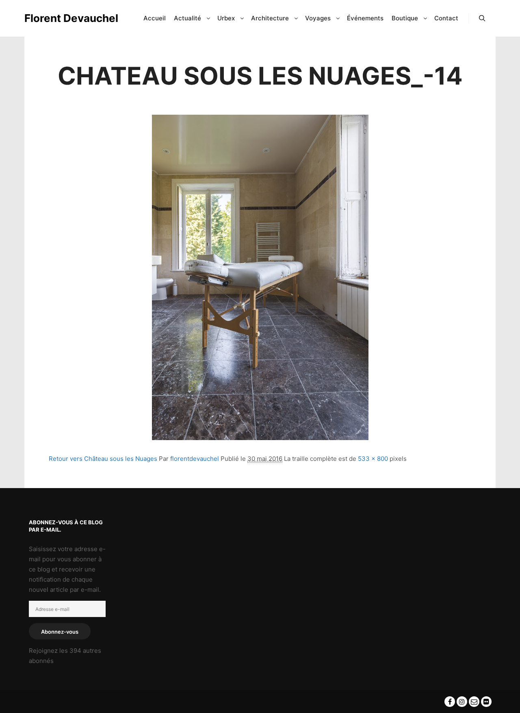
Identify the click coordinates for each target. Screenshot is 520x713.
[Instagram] (462, 701)
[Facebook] (449, 701)
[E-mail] (474, 701)
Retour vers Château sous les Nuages (103, 458)
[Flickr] (486, 701)
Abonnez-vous (59, 631)
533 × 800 (373, 458)
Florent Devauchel (65, 18)
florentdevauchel (194, 458)
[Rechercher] (482, 18)
